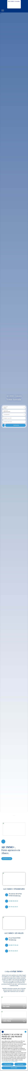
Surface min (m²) (7, 421)
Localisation (7, 414)
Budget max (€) (7, 418)
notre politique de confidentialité (9, 1061)
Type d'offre (5, 406)
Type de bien (5, 410)
